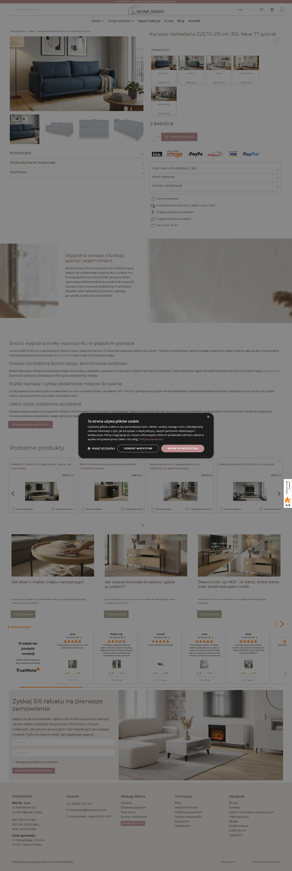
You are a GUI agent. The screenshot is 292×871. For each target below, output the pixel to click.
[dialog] (146, 435)
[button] (101, 448)
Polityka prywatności (151, 439)
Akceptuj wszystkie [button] (183, 448)
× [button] (208, 416)
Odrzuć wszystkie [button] (138, 448)
